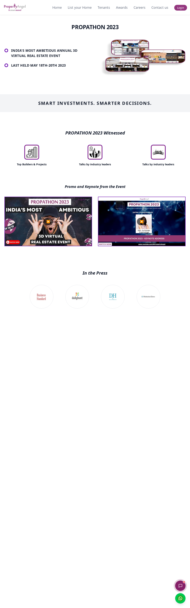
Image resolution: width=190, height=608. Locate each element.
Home (57, 7)
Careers (139, 7)
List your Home (80, 7)
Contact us (159, 7)
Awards (122, 7)
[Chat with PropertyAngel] (180, 586)
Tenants (104, 7)
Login (180, 7)
